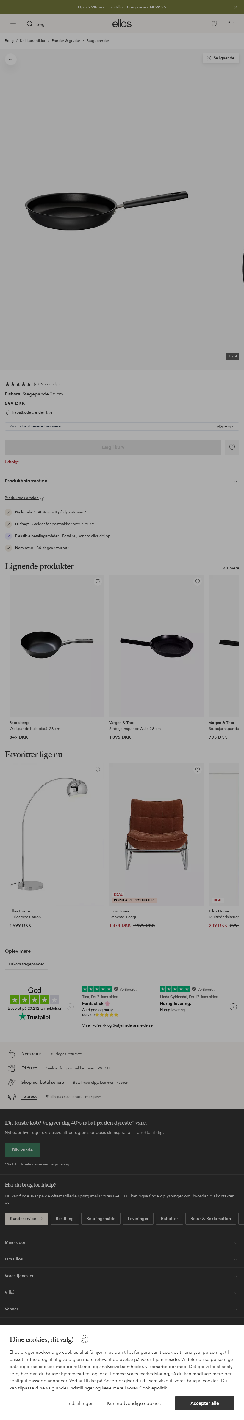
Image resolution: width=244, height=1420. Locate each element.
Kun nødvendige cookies (134, 1403)
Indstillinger (80, 1403)
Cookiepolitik (153, 1388)
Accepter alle (204, 1403)
